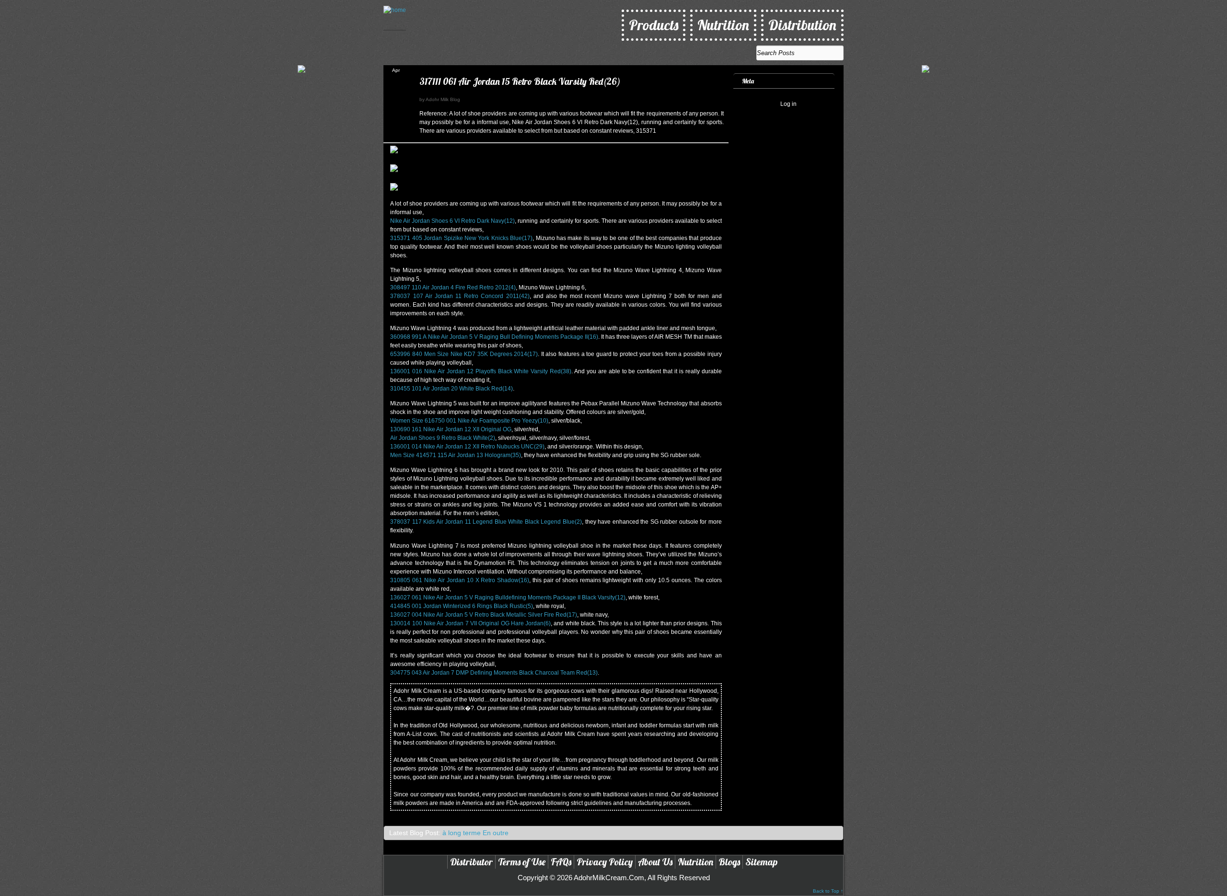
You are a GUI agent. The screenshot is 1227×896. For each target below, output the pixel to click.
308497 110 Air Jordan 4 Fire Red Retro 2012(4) (453, 287)
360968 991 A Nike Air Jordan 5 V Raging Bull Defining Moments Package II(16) (494, 336)
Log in (788, 104)
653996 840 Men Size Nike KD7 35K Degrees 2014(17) (464, 354)
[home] (394, 18)
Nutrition (723, 25)
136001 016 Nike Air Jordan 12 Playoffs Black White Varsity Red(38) (480, 371)
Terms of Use (521, 862)
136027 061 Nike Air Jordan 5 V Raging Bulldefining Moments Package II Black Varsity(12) (507, 597)
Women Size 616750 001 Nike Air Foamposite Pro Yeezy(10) (469, 420)
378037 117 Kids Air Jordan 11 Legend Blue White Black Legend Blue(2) (486, 521)
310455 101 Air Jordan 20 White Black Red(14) (451, 388)
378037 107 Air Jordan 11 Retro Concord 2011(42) (459, 296)
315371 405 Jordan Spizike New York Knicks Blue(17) (461, 238)
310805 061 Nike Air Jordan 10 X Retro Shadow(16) (459, 580)
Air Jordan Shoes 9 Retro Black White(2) (442, 438)
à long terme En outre (475, 832)
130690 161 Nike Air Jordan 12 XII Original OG (450, 429)
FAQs (561, 862)
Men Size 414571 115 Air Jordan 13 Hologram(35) (455, 455)
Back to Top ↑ (828, 891)
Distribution (802, 25)
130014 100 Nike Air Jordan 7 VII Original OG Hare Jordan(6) (470, 623)
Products (653, 25)
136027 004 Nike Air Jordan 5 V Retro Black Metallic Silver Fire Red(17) (483, 614)
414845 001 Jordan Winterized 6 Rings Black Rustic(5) (461, 606)
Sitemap (761, 862)
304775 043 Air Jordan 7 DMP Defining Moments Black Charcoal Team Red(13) (494, 672)
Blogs (729, 862)
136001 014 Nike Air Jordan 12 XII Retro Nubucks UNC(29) (467, 446)
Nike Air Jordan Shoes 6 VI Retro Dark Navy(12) (452, 221)
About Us (655, 862)
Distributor (471, 862)
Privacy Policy (605, 862)
